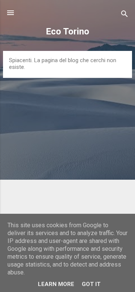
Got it (91, 284)
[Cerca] (124, 15)
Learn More (56, 284)
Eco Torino (67, 31)
